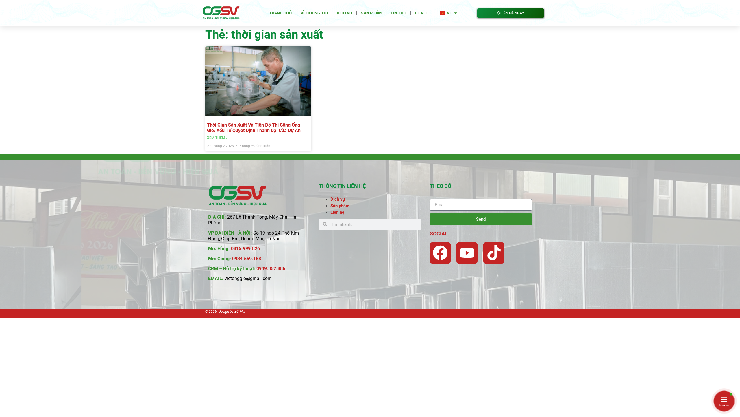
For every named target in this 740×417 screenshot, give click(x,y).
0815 (236, 248)
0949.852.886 (270, 268)
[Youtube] (467, 253)
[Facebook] (440, 253)
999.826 (251, 248)
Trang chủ (280, 13)
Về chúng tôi (314, 13)
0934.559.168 (246, 258)
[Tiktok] (493, 253)
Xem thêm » (217, 138)
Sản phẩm (371, 13)
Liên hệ (422, 13)
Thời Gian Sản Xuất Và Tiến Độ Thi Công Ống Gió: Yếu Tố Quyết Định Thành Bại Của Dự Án (254, 127)
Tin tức (398, 13)
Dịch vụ (344, 13)
